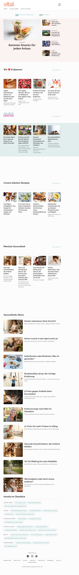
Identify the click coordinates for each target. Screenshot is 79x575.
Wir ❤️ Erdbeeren (13, 69)
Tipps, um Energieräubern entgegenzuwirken (15, 506)
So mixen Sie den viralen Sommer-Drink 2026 (54, 93)
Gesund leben (13, 9)
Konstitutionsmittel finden (11, 530)
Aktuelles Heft (7, 560)
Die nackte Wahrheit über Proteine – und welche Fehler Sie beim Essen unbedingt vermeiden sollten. (24, 149)
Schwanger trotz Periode (35, 518)
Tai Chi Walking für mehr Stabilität (40, 461)
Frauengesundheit (10, 518)
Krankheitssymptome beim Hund (41, 542)
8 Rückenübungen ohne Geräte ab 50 (56, 54)
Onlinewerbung (32, 562)
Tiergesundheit (8, 542)
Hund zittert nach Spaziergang (23, 542)
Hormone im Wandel (38, 280)
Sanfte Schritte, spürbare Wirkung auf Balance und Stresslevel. (41, 464)
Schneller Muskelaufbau (35, 510)
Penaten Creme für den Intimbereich (19, 534)
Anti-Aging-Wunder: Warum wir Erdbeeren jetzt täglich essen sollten (24, 94)
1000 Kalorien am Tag (20, 502)
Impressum (33, 560)
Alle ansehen (56, 70)
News (5, 9)
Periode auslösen (22, 518)
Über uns (58, 560)
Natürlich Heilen (9, 526)
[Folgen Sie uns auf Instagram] (32, 556)
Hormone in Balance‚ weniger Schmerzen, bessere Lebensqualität (54, 145)
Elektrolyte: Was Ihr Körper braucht (56, 23)
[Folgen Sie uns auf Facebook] (28, 556)
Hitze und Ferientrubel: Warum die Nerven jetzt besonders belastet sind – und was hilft (23, 273)
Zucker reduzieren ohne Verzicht (40, 321)
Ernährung (22, 42)
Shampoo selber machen (51, 534)
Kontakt (25, 560)
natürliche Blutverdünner (41, 526)
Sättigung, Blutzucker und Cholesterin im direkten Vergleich (40, 361)
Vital (9, 4)
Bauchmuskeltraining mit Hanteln (19, 510)
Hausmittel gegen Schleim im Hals (28, 530)
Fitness (53, 50)
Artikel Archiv (17, 560)
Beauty (6, 534)
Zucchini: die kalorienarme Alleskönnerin (55, 34)
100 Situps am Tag (9, 514)
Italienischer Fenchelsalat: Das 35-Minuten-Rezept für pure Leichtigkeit (54, 208)
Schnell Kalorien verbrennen (50, 510)
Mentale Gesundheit (14, 246)
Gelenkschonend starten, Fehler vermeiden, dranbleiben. (39, 341)
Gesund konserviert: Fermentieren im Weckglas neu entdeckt (39, 141)
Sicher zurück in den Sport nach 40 (41, 338)
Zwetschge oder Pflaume (55, 43)
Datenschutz (41, 560)
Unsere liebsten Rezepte (16, 183)
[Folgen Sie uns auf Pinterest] (36, 556)
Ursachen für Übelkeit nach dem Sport (25, 514)
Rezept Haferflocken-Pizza (34, 502)
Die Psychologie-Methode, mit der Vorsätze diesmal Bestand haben (42, 449)
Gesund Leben (8, 502)
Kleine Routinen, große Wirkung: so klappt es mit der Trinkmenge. (41, 429)
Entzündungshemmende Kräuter (25, 526)
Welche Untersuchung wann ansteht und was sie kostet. (39, 414)
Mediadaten (50, 560)
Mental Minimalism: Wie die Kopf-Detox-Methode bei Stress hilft (53, 271)
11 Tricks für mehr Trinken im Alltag (41, 426)
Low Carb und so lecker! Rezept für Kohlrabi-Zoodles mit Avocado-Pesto (24, 208)
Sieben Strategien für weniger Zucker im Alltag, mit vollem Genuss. (42, 323)
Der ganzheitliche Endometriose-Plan (54, 139)
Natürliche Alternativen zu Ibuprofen (47, 530)
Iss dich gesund (26, 9)
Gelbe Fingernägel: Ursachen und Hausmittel (15, 538)
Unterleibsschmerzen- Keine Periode (13, 522)
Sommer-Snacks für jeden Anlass (21, 46)
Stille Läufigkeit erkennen (11, 546)
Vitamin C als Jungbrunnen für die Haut (23, 102)
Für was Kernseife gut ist (36, 534)
